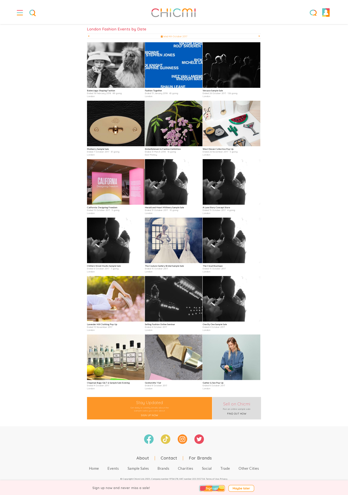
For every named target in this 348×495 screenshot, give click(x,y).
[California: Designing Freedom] (116, 182)
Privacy (223, 478)
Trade (225, 468)
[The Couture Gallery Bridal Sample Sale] (174, 240)
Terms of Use (212, 478)
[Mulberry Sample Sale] (116, 123)
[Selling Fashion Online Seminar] (174, 299)
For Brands (200, 458)
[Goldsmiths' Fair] (174, 357)
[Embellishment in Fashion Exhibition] (174, 123)
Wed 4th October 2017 (175, 36)
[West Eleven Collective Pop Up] (231, 123)
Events (113, 468)
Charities (185, 468)
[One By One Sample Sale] (231, 299)
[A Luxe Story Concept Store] (231, 182)
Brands (163, 468)
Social (207, 468)
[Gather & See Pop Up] (231, 357)
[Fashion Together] (174, 65)
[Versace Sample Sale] (231, 65)
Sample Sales (138, 468)
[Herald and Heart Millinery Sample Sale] (174, 182)
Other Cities (249, 468)
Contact (169, 458)
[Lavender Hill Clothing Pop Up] (116, 299)
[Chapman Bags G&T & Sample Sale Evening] (116, 357)
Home (94, 468)
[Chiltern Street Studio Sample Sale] (116, 240)
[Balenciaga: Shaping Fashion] (116, 65)
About (142, 458)
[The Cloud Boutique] (231, 240)
